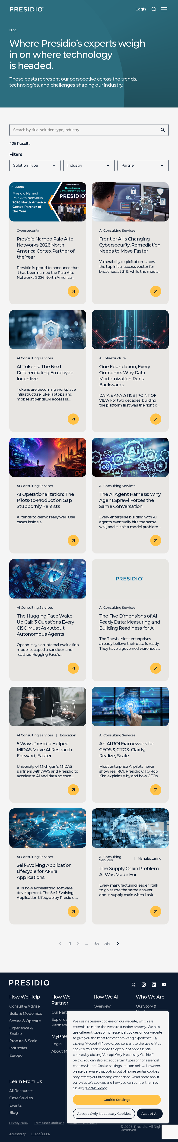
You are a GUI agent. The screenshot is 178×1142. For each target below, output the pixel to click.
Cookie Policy (96, 1088)
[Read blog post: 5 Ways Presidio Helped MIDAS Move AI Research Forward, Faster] (47, 745)
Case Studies (21, 1098)
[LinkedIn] (154, 984)
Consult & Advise (24, 1006)
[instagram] (143, 984)
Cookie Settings (117, 1100)
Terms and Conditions (49, 1123)
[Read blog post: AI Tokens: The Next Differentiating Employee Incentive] (47, 371)
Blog (13, 1112)
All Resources (21, 1091)
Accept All (149, 1114)
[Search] (154, 9)
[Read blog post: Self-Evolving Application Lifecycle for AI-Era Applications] (47, 866)
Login (141, 9)
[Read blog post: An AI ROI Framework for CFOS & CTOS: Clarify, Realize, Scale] (130, 745)
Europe (15, 1055)
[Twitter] (133, 984)
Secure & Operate (25, 1021)
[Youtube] (164, 984)
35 (96, 943)
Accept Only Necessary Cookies (104, 1114)
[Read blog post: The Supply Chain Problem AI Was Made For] (130, 866)
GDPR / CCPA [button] (40, 1134)
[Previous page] (60, 943)
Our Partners (62, 1012)
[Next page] (118, 943)
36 (106, 943)
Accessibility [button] (17, 1134)
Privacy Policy (18, 1123)
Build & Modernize (25, 1013)
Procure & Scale (23, 1041)
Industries (18, 1048)
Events (15, 1105)
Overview (102, 1006)
